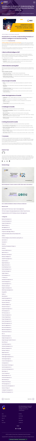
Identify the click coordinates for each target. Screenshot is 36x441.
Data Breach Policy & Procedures (24, 434)
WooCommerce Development (7, 385)
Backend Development (6, 219)
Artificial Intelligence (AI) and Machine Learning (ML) (10, 34)
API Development (5, 310)
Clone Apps (21, 420)
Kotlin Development (6, 281)
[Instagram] (18, 428)
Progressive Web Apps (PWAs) (8, 231)
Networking (4, 296)
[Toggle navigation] (34, 2)
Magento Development (6, 287)
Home (3, 13)
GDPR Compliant (9, 434)
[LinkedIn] (20, 428)
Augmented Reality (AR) (6, 229)
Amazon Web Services (6, 250)
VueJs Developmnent (6, 367)
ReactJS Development (6, 323)
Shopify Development (6, 337)
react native (4, 239)
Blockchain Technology (6, 254)
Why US (3, 418)
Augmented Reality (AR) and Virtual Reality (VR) (11, 233)
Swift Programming (5, 354)
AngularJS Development (6, 308)
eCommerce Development (7, 369)
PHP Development (5, 383)
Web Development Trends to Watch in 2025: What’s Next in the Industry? (17, 184)
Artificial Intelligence (6, 304)
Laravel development (6, 283)
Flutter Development (6, 269)
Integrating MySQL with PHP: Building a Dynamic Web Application (14, 213)
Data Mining (4, 342)
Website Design (5, 225)
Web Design (4, 371)
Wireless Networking (6, 381)
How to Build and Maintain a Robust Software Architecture (14, 203)
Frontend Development (6, 221)
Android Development (6, 377)
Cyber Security (4, 260)
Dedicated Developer (6, 335)
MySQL (3, 294)
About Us (20, 418)
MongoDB (4, 292)
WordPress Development (7, 392)
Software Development (6, 346)
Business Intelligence (6, 256)
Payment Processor (5, 306)
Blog (3, 420)
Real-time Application (6, 325)
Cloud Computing (5, 373)
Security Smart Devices (6, 331)
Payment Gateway (5, 302)
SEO (2, 333)
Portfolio (20, 413)
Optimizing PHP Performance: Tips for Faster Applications (13, 208)
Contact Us (21, 422)
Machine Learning (5, 285)
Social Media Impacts (6, 344)
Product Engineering (6, 317)
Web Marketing (5, 379)
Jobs (3, 413)
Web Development (5, 375)
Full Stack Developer (6, 271)
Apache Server (4, 252)
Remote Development (6, 327)
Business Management (6, 348)
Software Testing (5, 350)
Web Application (5, 227)
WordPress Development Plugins (8, 246)
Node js (3, 244)
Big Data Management (6, 329)
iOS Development (5, 275)
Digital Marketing (5, 262)
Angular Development (6, 223)
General (3, 248)
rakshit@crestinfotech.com (23, 408)
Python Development (6, 321)
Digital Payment (5, 352)
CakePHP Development (6, 258)
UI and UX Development (6, 360)
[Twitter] (17, 428)
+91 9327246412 (21, 410)
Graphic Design (5, 273)
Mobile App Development (7, 356)
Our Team (3, 422)
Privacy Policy (15, 434)
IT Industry (4, 277)
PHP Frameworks (5, 312)
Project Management (6, 319)
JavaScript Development (6, 279)
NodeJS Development (6, 298)
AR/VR (3, 235)
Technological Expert (6, 358)
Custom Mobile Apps (6, 300)
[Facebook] (15, 428)
